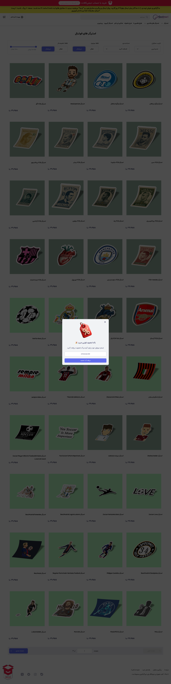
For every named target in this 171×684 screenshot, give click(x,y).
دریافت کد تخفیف (85, 360)
